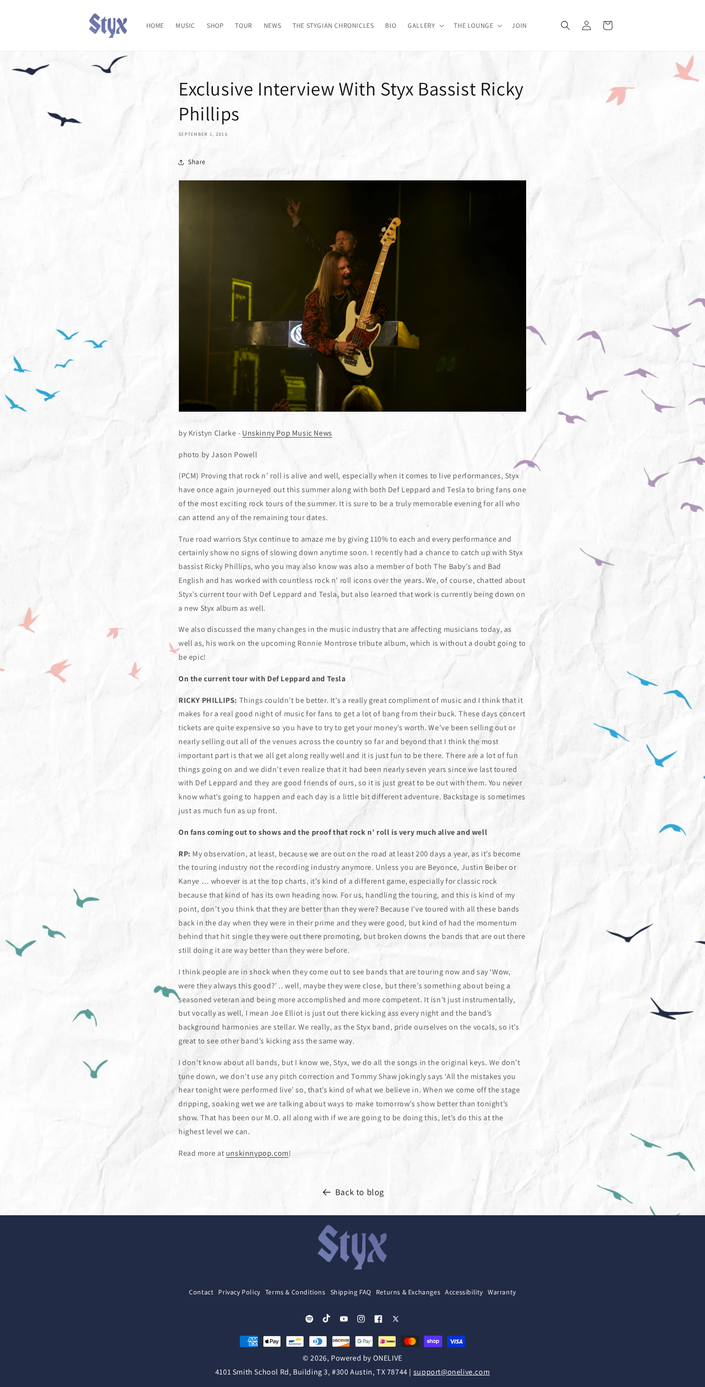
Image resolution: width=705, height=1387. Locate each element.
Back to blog (359, 1191)
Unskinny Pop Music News (287, 433)
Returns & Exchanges (408, 1292)
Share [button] (197, 161)
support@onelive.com (451, 1372)
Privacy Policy (239, 1292)
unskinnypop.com (257, 1153)
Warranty (502, 1292)
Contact (201, 1292)
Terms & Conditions (295, 1292)
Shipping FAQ (350, 1292)
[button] (425, 25)
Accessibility (464, 1292)
